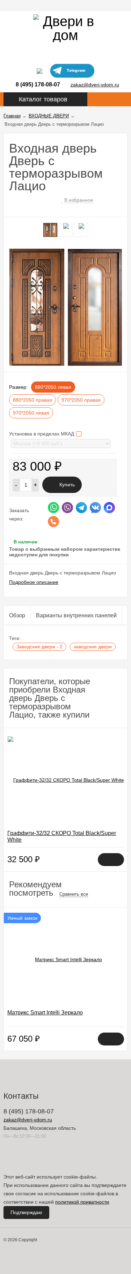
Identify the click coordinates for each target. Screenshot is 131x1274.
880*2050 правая (32, 400)
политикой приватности (82, 1202)
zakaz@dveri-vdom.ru (95, 84)
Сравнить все (73, 894)
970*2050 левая (31, 413)
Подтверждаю (26, 1212)
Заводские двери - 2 (39, 646)
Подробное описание (33, 582)
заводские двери (93, 646)
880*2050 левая (53, 387)
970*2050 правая (81, 400)
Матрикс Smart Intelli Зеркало (45, 1013)
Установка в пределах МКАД (42, 434)
